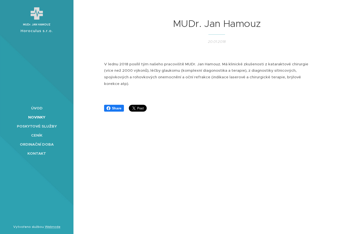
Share (116, 108)
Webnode (52, 227)
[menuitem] (36, 108)
